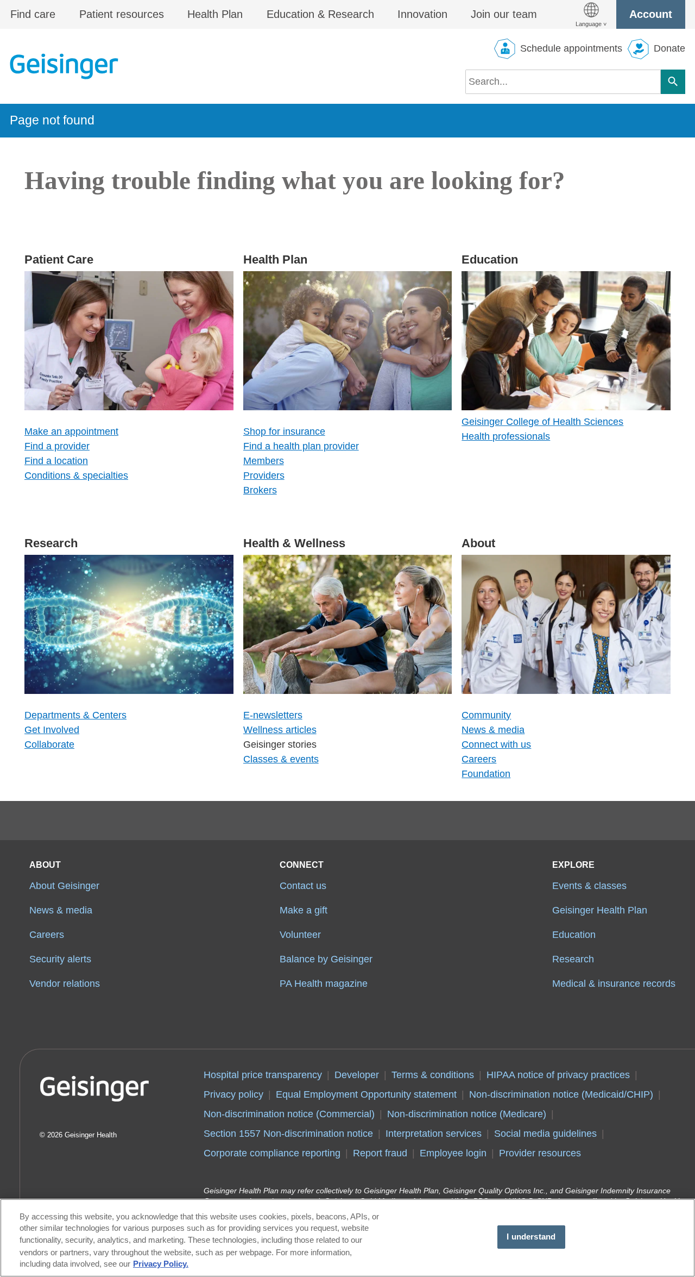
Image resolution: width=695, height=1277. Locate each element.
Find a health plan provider (301, 446)
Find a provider (57, 446)
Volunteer (300, 934)
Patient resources (121, 14)
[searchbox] (563, 82)
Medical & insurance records (613, 983)
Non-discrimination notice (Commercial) (289, 1114)
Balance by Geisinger (326, 959)
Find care (32, 14)
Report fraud (380, 1153)
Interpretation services (434, 1133)
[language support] (591, 14)
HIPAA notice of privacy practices (558, 1074)
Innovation (422, 14)
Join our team (504, 14)
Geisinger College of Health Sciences (542, 421)
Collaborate (49, 744)
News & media (493, 729)
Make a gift (303, 910)
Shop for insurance (284, 431)
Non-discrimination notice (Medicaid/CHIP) (561, 1094)
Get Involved (51, 729)
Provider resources (540, 1153)
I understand (531, 1236)
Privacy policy (233, 1094)
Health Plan (215, 14)
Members (263, 460)
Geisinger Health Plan (599, 910)
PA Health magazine (324, 983)
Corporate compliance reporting (272, 1153)
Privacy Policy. (160, 1264)
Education (574, 934)
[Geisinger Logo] (64, 66)
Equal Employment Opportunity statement (366, 1094)
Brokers (260, 490)
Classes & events (281, 759)
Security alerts (60, 959)
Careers (479, 759)
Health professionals (506, 436)
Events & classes (589, 885)
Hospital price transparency (263, 1074)
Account (650, 14)
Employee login (453, 1153)
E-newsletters (272, 715)
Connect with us (496, 744)
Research (573, 959)
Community (486, 715)
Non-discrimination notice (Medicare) (466, 1114)
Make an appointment (71, 431)
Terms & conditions (432, 1074)
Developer (356, 1074)
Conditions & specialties (76, 475)
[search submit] (673, 82)
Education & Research (320, 14)
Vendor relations (64, 983)
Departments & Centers (75, 715)
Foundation (486, 773)
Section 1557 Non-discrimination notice (288, 1133)
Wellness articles (280, 729)
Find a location (56, 460)
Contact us (303, 885)
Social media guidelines (545, 1133)
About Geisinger (64, 885)
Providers (264, 475)
